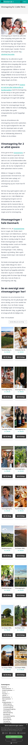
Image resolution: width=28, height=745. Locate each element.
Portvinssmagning (8, 706)
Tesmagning (6, 721)
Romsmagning (7, 719)
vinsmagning (18, 153)
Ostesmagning (7, 723)
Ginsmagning (7, 718)
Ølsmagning (6, 714)
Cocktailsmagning (8, 707)
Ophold (4, 695)
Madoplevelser (6, 697)
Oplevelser (4, 687)
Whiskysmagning (8, 712)
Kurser (4, 692)
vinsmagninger (19, 228)
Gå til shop (7, 357)
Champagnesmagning (9, 709)
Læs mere (20, 730)
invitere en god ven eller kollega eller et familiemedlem (13, 87)
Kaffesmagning (7, 704)
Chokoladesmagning (9, 716)
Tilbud (4, 700)
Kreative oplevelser (7, 690)
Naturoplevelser (6, 699)
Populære (5, 694)
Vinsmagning (6, 711)
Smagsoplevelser (6, 702)
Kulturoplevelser (6, 688)
